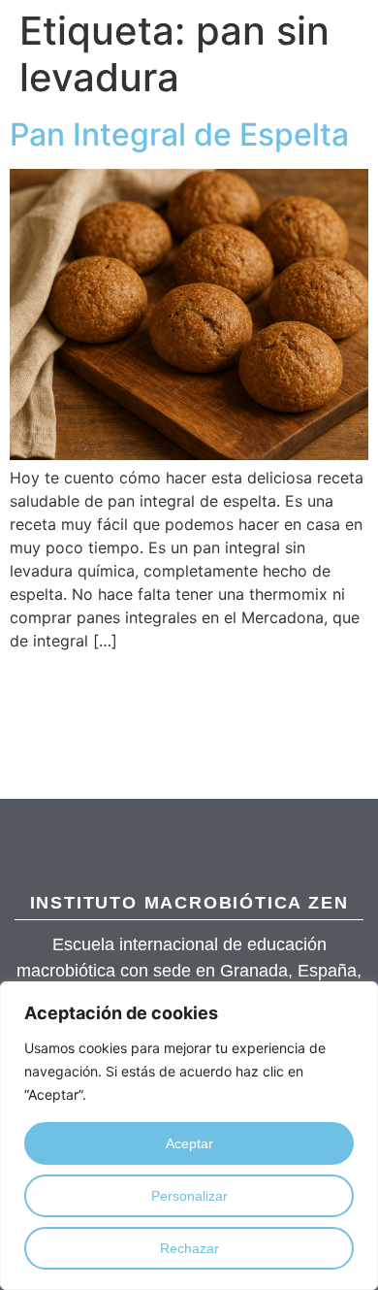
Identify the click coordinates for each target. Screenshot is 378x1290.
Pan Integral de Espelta (179, 134)
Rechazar (189, 1248)
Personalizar (189, 1196)
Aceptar (189, 1143)
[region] (189, 1135)
